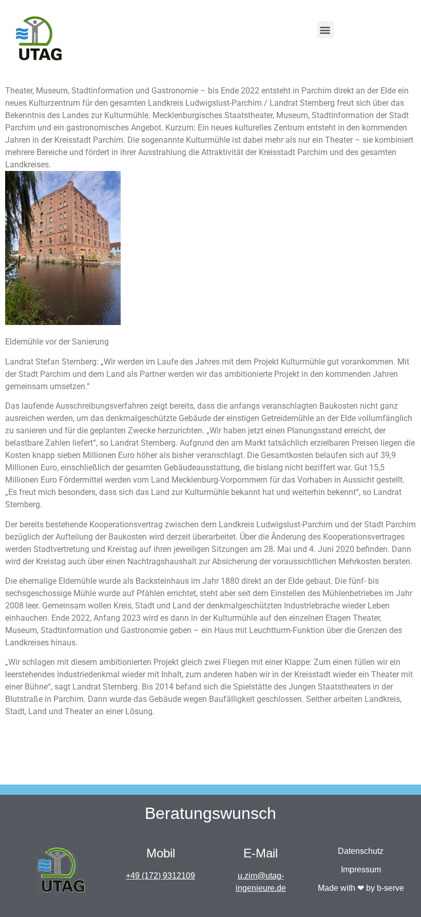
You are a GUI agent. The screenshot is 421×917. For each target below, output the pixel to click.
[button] (325, 29)
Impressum (361, 869)
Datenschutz (361, 851)
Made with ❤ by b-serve (361, 888)
